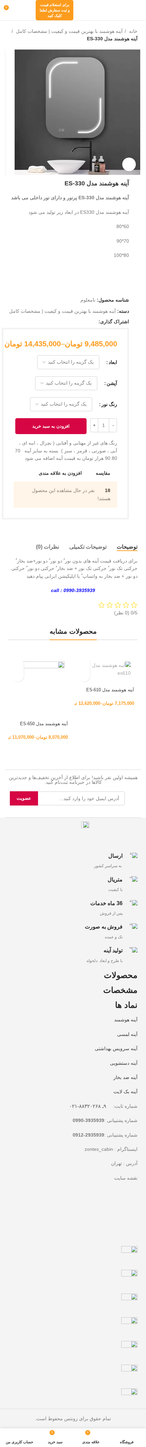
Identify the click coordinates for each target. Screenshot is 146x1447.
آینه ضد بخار (125, 1077)
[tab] (127, 547)
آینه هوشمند (126, 1019)
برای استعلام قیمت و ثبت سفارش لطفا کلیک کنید (55, 10)
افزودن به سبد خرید (51, 426)
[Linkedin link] (69, 321)
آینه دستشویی (124, 1063)
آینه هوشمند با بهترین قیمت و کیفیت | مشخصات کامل (69, 31)
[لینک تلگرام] (62, 321)
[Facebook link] (93, 321)
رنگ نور (109, 404)
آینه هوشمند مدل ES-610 (110, 690)
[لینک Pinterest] (77, 321)
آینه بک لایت (125, 1091)
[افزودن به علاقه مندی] (84, 676)
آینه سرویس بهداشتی (116, 1048)
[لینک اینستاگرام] (24, 10)
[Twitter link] (85, 321)
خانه (133, 31)
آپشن (112, 383)
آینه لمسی (127, 1034)
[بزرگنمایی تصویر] (129, 164)
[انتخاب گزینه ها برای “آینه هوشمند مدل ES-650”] (18, 664)
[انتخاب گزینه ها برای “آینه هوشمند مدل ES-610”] (84, 664)
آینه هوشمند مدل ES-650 (44, 723)
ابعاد (113, 362)
